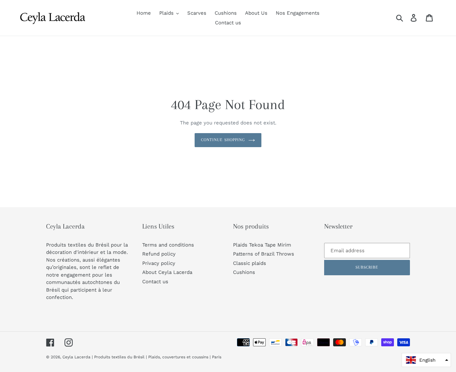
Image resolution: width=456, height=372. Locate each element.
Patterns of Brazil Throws (263, 254)
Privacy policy (158, 263)
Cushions (244, 272)
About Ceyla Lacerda (167, 272)
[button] (426, 360)
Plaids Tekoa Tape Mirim (262, 245)
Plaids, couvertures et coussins (178, 357)
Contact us (155, 282)
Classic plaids (249, 263)
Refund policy (159, 254)
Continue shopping (223, 139)
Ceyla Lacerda (76, 357)
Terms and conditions (168, 245)
